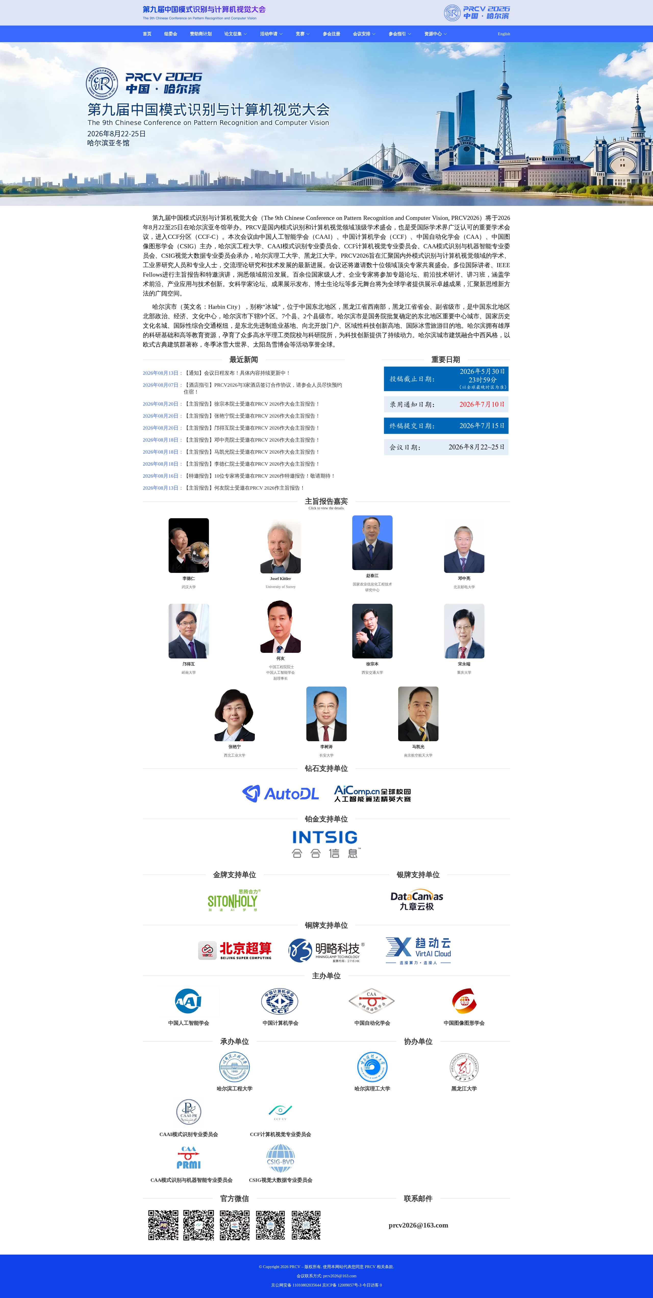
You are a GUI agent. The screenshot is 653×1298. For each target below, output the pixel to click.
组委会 (170, 33)
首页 (147, 33)
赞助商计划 (201, 33)
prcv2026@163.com (418, 1225)
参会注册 (331, 33)
